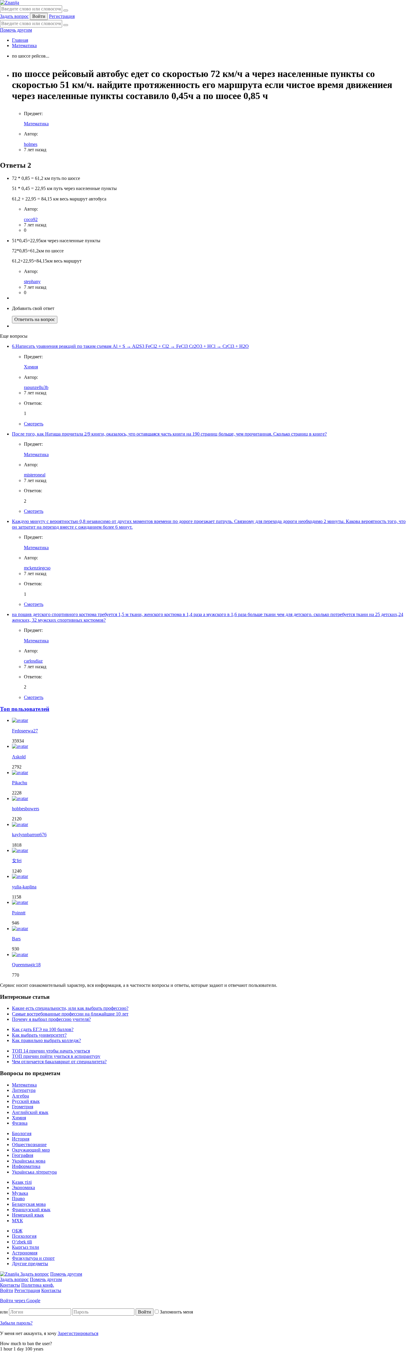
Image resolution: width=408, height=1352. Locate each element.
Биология (21, 1133)
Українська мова (28, 1160)
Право (18, 1198)
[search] (65, 25)
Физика (19, 1123)
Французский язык (31, 1209)
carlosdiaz (33, 660)
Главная (20, 40)
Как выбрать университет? (39, 1035)
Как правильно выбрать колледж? (46, 1040)
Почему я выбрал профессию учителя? (51, 1019)
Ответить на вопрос (34, 319)
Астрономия (24, 1252)
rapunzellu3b (36, 387)
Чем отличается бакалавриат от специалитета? (59, 1061)
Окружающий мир (31, 1149)
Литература (24, 1090)
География (22, 1155)
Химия (31, 366)
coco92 (31, 219)
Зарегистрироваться (78, 1333)
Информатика (26, 1166)
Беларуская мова (29, 1204)
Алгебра (20, 1095)
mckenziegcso (37, 567)
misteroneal (34, 474)
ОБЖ (17, 1230)
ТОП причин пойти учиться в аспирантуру (56, 1056)
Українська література (34, 1171)
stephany (32, 281)
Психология (24, 1236)
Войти (38, 16)
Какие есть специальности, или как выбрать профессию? (70, 1008)
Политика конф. (37, 1285)
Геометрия (22, 1106)
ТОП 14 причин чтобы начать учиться (51, 1050)
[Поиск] (65, 10)
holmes (30, 144)
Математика (24, 45)
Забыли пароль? (16, 1322)
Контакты (10, 1285)
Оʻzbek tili (22, 1241)
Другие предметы (30, 1263)
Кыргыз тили (25, 1247)
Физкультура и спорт (33, 1258)
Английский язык (30, 1112)
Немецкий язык (28, 1214)
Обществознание (29, 1144)
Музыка (20, 1193)
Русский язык (26, 1101)
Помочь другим (16, 30)
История (20, 1138)
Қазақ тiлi (22, 1182)
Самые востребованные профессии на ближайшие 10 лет (70, 1013)
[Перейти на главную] (9, 2)
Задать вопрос (14, 16)
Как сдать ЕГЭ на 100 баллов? (42, 1029)
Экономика (23, 1187)
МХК (17, 1220)
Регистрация (62, 16)
